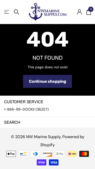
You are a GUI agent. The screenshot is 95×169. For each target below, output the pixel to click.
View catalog (7, 12)
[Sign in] (79, 12)
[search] (16, 12)
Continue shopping (47, 81)
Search (12, 122)
